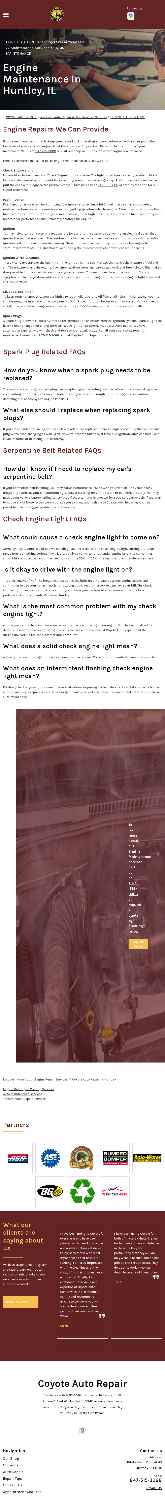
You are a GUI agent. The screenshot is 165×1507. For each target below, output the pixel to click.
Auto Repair (13, 1472)
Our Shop (11, 1458)
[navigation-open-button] (5, 14)
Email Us (154, 1488)
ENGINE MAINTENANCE (127, 117)
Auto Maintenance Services (22, 1094)
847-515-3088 (45, 151)
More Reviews (17, 1302)
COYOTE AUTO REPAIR (24, 42)
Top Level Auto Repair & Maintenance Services (73, 117)
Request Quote (138, 944)
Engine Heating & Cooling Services (28, 1089)
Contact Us (13, 1485)
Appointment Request (22, 1492)
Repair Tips (12, 1478)
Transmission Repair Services (24, 1099)
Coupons (11, 1465)
